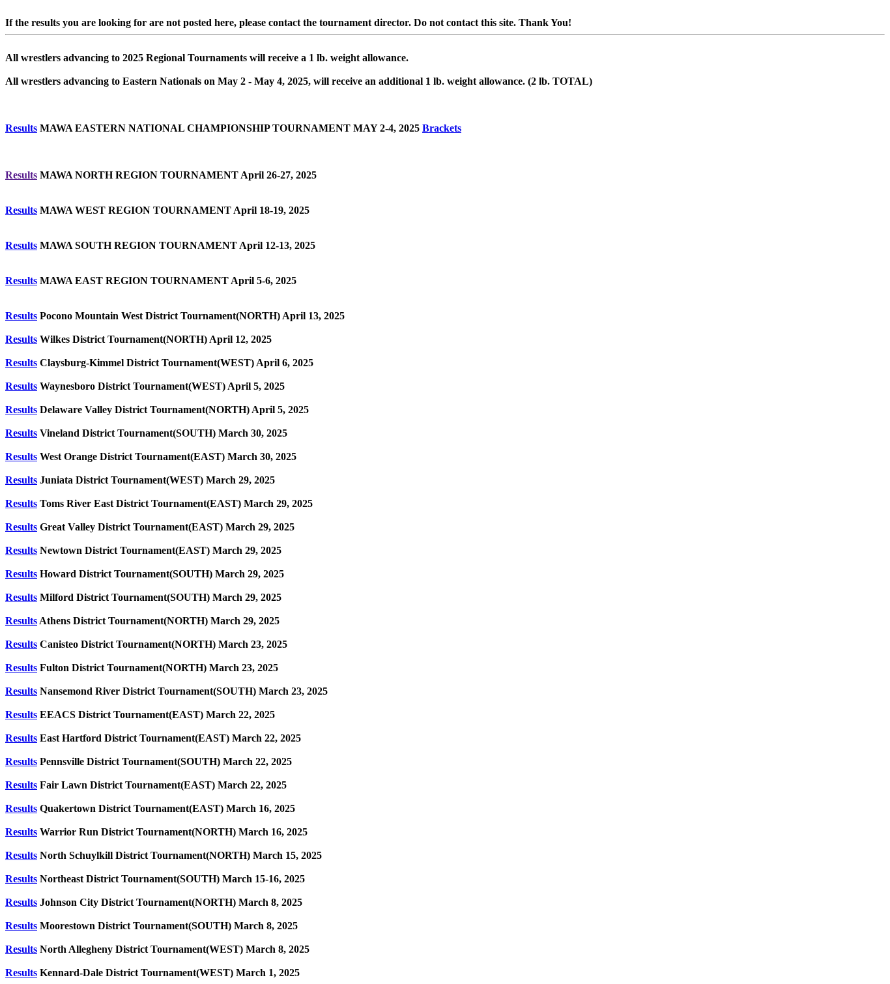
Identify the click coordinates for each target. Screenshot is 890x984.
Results (21, 128)
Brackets (441, 128)
